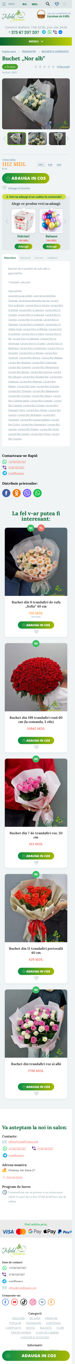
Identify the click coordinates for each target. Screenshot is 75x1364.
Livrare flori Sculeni (18, 433)
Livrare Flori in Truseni (32, 343)
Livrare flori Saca (26, 386)
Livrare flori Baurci (42, 395)
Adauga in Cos (28, 178)
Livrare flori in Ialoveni (31, 310)
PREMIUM (51, 1318)
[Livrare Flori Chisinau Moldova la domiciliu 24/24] (13, 12)
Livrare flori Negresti (31, 381)
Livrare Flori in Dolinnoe (33, 348)
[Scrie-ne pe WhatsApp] (49, 32)
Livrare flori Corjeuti (19, 395)
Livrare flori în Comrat (30, 319)
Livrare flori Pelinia (36, 410)
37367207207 (16, 467)
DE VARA (35, 1318)
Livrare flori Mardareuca (45, 367)
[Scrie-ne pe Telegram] (44, 32)
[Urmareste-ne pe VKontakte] (42, 1302)
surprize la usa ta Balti (20, 295)
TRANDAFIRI (29, 51)
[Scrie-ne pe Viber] (55, 32)
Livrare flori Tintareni (19, 391)
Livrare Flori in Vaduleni (26, 338)
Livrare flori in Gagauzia (31, 314)
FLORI (60, 1328)
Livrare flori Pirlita (40, 433)
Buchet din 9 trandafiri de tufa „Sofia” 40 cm (36, 604)
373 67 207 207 (25, 32)
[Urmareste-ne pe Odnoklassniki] (51, 1302)
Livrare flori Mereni (29, 357)
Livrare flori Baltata (51, 357)
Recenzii (25, 257)
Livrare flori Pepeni (28, 429)
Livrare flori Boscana (19, 362)
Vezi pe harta (14, 1177)
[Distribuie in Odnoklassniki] (16, 493)
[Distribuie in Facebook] (6, 493)
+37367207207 (17, 461)
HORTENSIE (53, 1323)
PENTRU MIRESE (21, 1332)
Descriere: (10, 257)
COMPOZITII (13, 1328)
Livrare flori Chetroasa (44, 362)
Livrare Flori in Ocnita (37, 305)
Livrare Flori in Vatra (32, 333)
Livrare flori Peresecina (33, 424)
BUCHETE (46, 1328)
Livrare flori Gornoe (41, 371)
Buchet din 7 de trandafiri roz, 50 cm (36, 835)
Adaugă (23, 246)
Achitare (52, 257)
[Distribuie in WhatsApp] (37, 493)
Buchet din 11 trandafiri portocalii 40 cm (36, 950)
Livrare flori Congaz (33, 405)
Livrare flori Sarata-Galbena (35, 419)
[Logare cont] (65, 4)
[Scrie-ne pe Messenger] (60, 32)
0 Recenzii (63, 66)
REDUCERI (18, 1318)
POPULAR (15, 1323)
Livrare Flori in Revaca (31, 352)
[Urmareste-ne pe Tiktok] (23, 1302)
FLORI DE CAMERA (47, 1332)
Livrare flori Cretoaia (47, 386)
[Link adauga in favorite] (36, 631)
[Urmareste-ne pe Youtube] (14, 1302)
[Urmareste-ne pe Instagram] (33, 1302)
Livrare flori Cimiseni (19, 367)
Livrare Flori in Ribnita (35, 329)
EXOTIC (30, 1328)
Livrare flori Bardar (18, 371)
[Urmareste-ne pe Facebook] (5, 1302)
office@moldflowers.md (23, 1141)
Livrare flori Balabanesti (46, 391)
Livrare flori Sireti (49, 429)
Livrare (39, 257)
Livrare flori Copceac (41, 400)
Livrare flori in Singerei (31, 324)
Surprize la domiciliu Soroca (34, 300)
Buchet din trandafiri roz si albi (36, 1064)
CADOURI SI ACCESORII (35, 1337)
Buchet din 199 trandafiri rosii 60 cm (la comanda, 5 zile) (36, 719)
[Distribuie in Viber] (27, 493)
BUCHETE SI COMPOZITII (55, 51)
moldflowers (16, 473)
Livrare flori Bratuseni (29, 414)
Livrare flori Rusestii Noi (35, 376)
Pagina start (9, 51)
